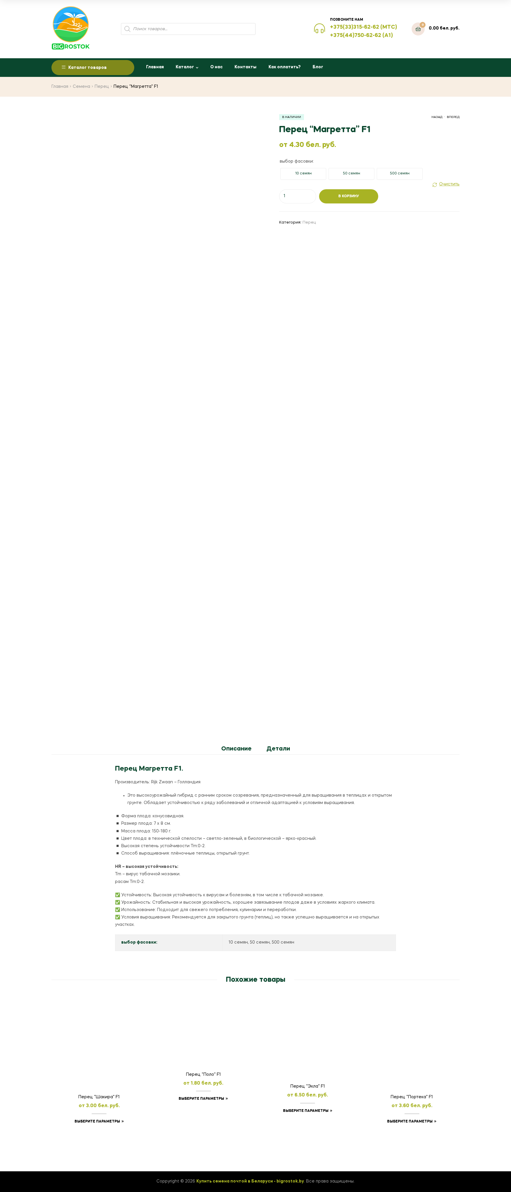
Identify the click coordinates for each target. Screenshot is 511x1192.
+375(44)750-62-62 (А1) (361, 35)
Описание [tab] (236, 749)
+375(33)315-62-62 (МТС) (363, 27)
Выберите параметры (97, 1121)
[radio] (303, 174)
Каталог (185, 67)
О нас (216, 67)
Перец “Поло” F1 (203, 1075)
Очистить (449, 184)
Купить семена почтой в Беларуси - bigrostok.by (250, 1181)
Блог (318, 67)
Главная (155, 67)
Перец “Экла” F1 (307, 1086)
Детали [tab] (278, 749)
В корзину (348, 196)
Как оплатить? (285, 67)
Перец (102, 87)
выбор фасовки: (297, 161)
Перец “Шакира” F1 (99, 1097)
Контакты (245, 67)
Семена (81, 87)
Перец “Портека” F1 (412, 1097)
